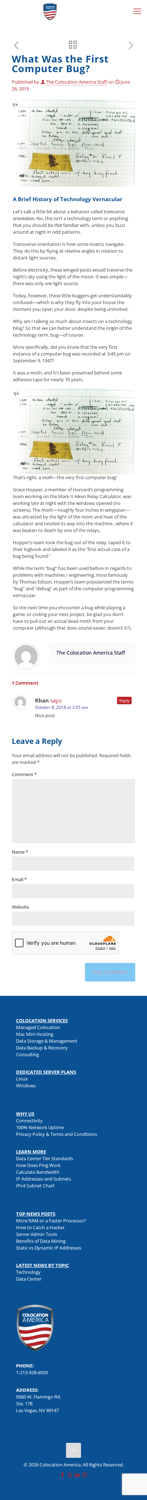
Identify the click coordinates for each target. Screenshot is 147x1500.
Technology (28, 1272)
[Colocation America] (50, 11)
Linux (22, 1079)
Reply (124, 700)
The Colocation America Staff (76, 82)
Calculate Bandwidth (38, 1172)
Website (20, 907)
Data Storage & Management (46, 1041)
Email (19, 879)
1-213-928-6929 (32, 1372)
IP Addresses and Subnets (43, 1179)
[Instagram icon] (84, 1474)
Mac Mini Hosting (34, 1034)
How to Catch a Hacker (40, 1227)
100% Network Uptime (40, 1127)
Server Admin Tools (36, 1234)
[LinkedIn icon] (77, 1474)
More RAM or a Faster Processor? (51, 1220)
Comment (24, 774)
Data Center (28, 1279)
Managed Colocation (38, 1027)
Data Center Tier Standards (44, 1158)
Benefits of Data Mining (41, 1241)
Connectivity (29, 1120)
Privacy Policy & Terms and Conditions (56, 1134)
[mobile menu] (137, 11)
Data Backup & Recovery (42, 1047)
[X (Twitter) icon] (69, 1474)
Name (20, 852)
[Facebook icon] (62, 1474)
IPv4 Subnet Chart (35, 1185)
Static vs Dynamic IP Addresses (48, 1248)
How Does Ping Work (38, 1165)
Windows (26, 1085)
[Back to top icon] (73, 1450)
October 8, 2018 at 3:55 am (61, 707)
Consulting (27, 1054)
